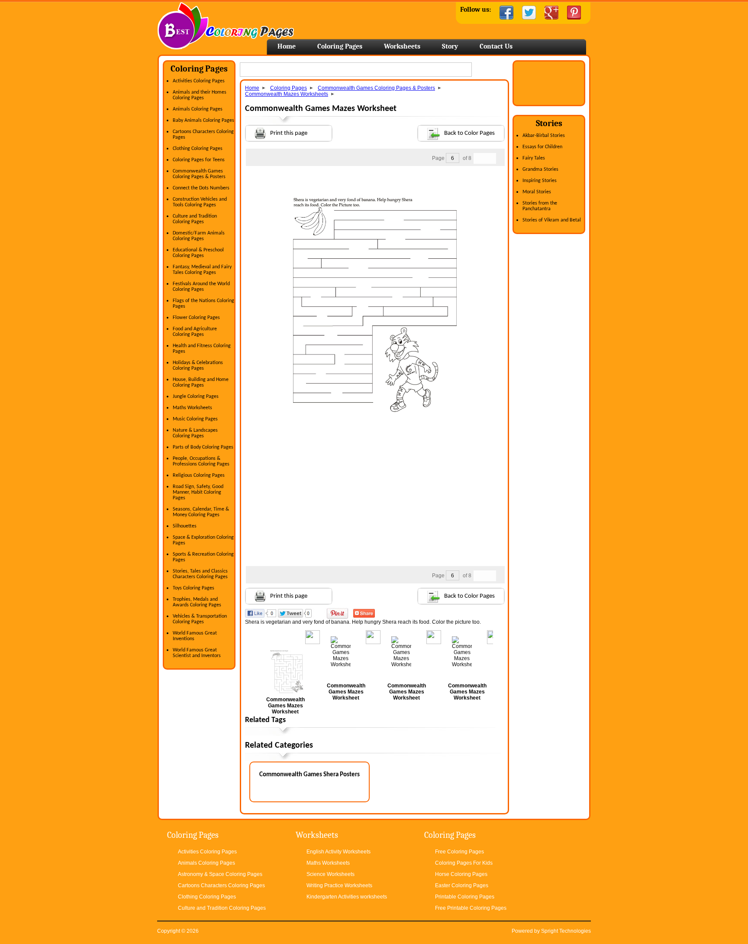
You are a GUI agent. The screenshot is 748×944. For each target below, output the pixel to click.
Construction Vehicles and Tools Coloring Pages (200, 202)
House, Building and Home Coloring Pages (201, 382)
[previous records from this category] (479, 158)
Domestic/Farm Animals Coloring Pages (199, 236)
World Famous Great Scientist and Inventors (197, 653)
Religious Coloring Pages (199, 475)
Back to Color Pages (469, 133)
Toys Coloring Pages (193, 588)
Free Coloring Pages (459, 852)
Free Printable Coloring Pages (470, 908)
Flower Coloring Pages (196, 317)
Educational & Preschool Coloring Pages (198, 252)
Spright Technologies (566, 931)
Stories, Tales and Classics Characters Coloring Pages (200, 574)
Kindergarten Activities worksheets (346, 897)
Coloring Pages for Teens (199, 160)
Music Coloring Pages (195, 419)
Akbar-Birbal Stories (543, 135)
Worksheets (402, 46)
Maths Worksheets (192, 407)
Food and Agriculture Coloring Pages (195, 331)
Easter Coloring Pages (461, 885)
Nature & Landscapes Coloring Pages (195, 433)
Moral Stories (536, 192)
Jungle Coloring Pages (196, 396)
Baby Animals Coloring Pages (203, 120)
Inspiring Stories (539, 180)
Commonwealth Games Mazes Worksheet (285, 706)
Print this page (288, 133)
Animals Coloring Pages (197, 109)
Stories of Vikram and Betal (551, 220)
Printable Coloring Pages (464, 897)
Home (226, 25)
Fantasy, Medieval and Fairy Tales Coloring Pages (202, 269)
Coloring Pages (339, 46)
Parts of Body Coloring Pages (203, 447)
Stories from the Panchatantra (539, 206)
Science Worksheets (330, 874)
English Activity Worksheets (338, 852)
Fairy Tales (533, 158)
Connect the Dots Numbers (201, 188)
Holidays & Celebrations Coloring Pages (198, 365)
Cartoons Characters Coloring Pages (221, 885)
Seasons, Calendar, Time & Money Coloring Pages (201, 512)
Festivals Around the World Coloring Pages (201, 286)
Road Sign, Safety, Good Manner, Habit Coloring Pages (198, 492)
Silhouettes (185, 526)
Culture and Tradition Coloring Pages (195, 219)
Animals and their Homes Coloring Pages (199, 95)
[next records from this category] (490, 158)
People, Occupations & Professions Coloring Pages (201, 461)
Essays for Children (542, 147)
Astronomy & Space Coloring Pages (220, 874)
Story (450, 46)
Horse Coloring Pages (461, 874)
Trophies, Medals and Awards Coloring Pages (197, 602)
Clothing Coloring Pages (197, 148)
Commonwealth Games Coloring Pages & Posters (199, 174)
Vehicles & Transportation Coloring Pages (200, 619)
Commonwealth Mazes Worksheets (286, 94)
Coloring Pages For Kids (464, 863)
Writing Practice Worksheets (339, 885)
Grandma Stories (540, 169)
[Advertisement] (375, 183)
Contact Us (496, 46)
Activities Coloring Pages (199, 81)
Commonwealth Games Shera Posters (309, 774)
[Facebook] (506, 13)
